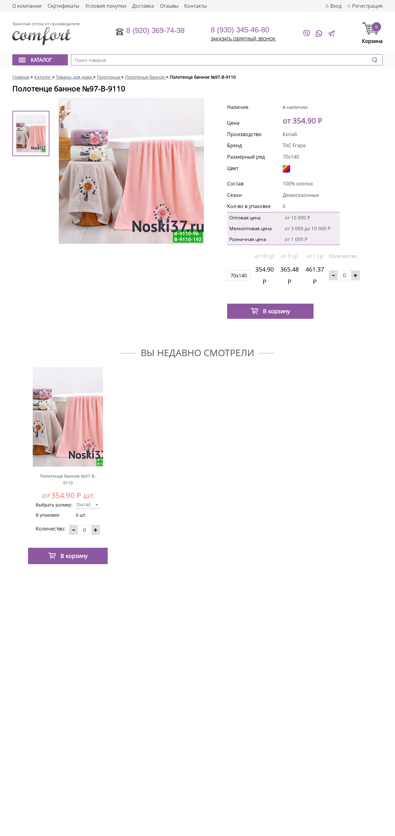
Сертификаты (63, 5)
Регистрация (367, 5)
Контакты (195, 5)
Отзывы (169, 5)
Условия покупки (105, 5)
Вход (336, 5)
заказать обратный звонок (243, 39)
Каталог (41, 59)
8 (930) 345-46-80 (240, 30)
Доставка (143, 5)
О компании (27, 5)
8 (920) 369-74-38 (155, 30)
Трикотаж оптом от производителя (46, 24)
